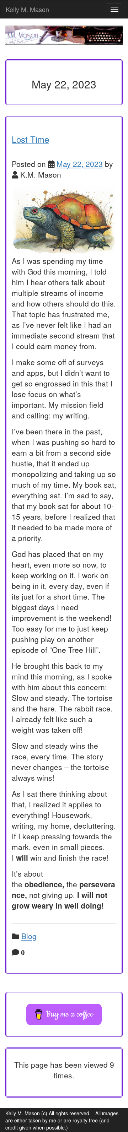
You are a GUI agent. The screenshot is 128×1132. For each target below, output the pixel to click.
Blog (29, 936)
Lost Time (30, 139)
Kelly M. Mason (27, 9)
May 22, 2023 (80, 163)
